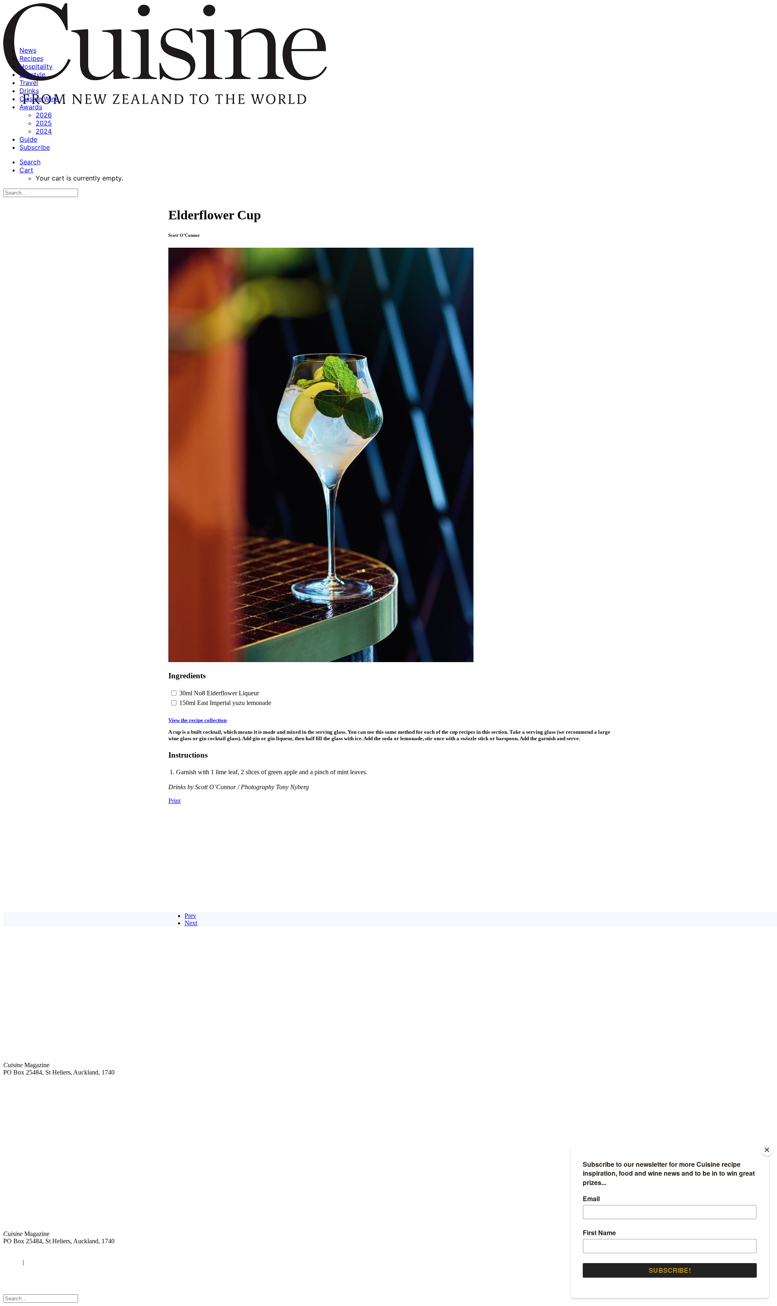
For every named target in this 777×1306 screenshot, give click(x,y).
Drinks (29, 91)
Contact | (678, 1086)
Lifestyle (32, 74)
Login (11, 1262)
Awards (30, 107)
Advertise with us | (639, 1086)
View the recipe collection (197, 720)
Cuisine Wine (39, 99)
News (27, 50)
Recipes (31, 58)
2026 (44, 115)
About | (741, 1086)
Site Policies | (711, 1086)
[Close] (767, 1150)
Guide (28, 139)
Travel (28, 83)
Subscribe (34, 147)
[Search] (40, 192)
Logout (36, 1262)
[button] (29, 162)
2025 (44, 123)
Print (174, 800)
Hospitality (36, 66)
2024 (44, 131)
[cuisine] (228, 1167)
